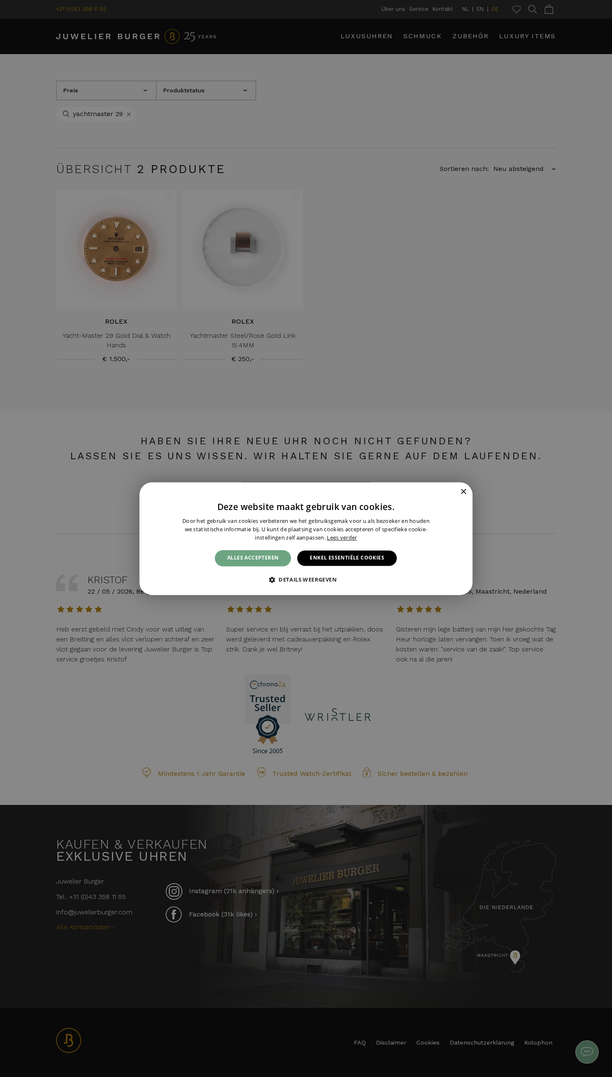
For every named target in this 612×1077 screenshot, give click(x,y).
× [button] (463, 492)
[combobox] (452, 492)
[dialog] (306, 538)
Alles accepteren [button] (253, 558)
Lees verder (342, 537)
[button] (306, 579)
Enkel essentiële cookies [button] (347, 558)
